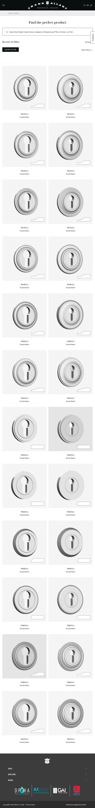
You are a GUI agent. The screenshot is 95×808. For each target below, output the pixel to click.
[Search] (85, 5)
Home (10, 13)
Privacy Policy (30, 805)
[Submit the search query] (7, 32)
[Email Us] (88, 5)
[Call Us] (91, 5)
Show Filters (10, 49)
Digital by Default (80, 805)
